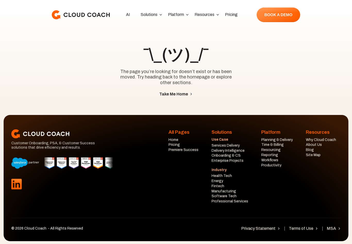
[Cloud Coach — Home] (81, 14)
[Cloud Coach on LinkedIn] (16, 184)
